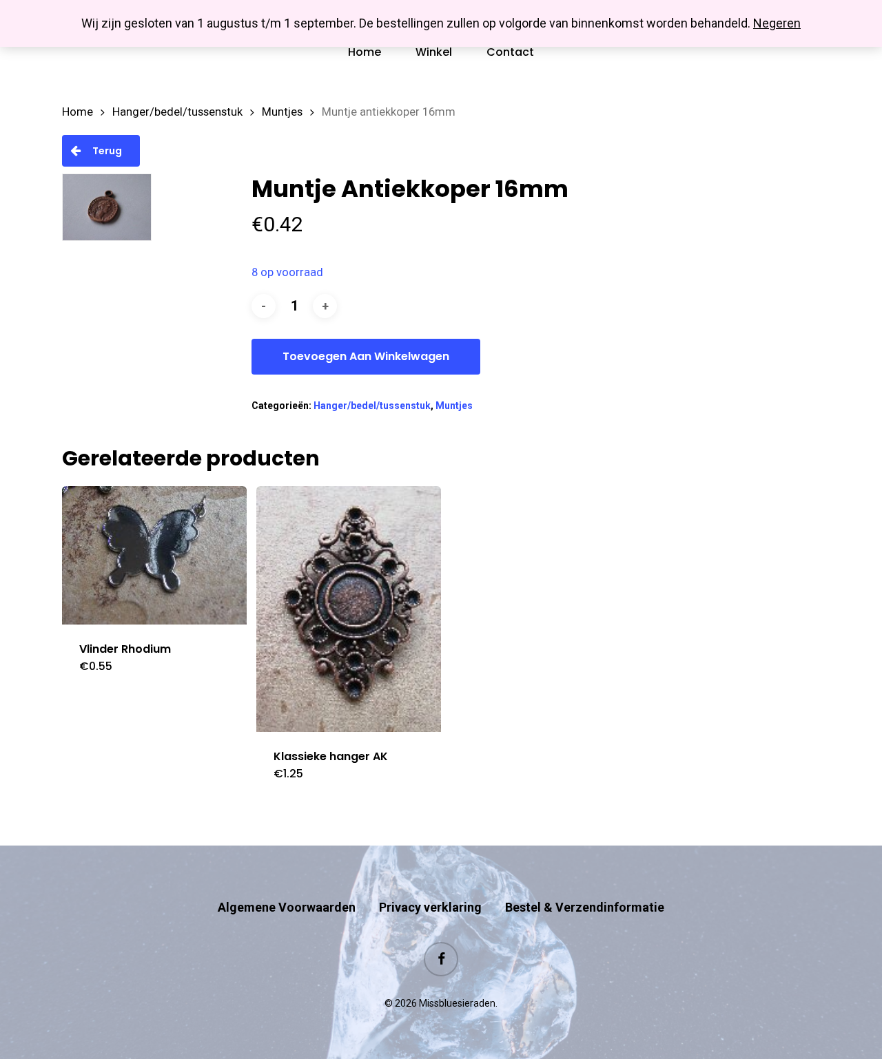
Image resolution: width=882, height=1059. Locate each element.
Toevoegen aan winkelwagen (366, 356)
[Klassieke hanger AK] (348, 609)
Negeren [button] (777, 23)
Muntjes (282, 111)
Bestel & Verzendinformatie (584, 907)
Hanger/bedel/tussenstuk (177, 111)
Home (77, 111)
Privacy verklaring (430, 907)
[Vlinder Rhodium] (154, 555)
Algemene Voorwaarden (287, 907)
